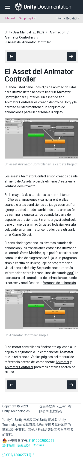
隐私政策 (24, 445)
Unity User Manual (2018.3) (24, 32)
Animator (62, 362)
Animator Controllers (20, 37)
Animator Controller (19, 367)
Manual (10, 18)
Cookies (38, 445)
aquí (70, 273)
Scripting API (27, 18)
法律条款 (8, 445)
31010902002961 (41, 440)
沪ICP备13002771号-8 (18, 455)
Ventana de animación (59, 283)
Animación (57, 32)
